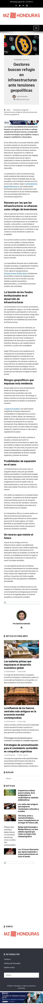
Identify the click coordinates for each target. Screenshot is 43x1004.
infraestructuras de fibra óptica (15, 273)
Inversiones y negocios (21, 59)
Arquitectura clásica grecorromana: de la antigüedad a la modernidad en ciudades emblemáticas (28, 795)
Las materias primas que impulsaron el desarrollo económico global (17, 664)
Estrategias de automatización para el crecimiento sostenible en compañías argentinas (21, 748)
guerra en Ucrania (12, 409)
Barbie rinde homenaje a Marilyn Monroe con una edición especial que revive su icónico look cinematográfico (28, 831)
